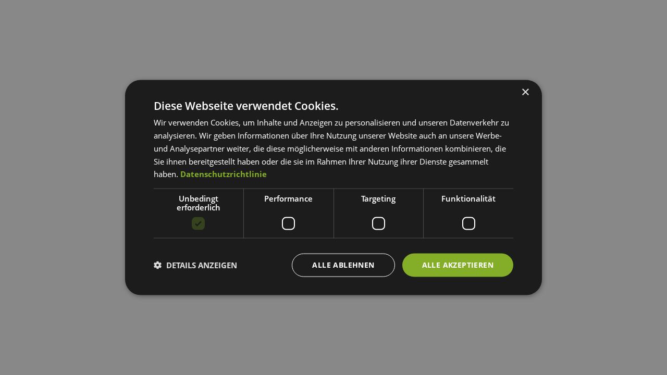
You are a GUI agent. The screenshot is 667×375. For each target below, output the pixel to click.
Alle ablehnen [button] (343, 265)
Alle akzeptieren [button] (457, 265)
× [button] (525, 92)
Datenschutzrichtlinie (223, 174)
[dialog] (333, 187)
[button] (195, 265)
